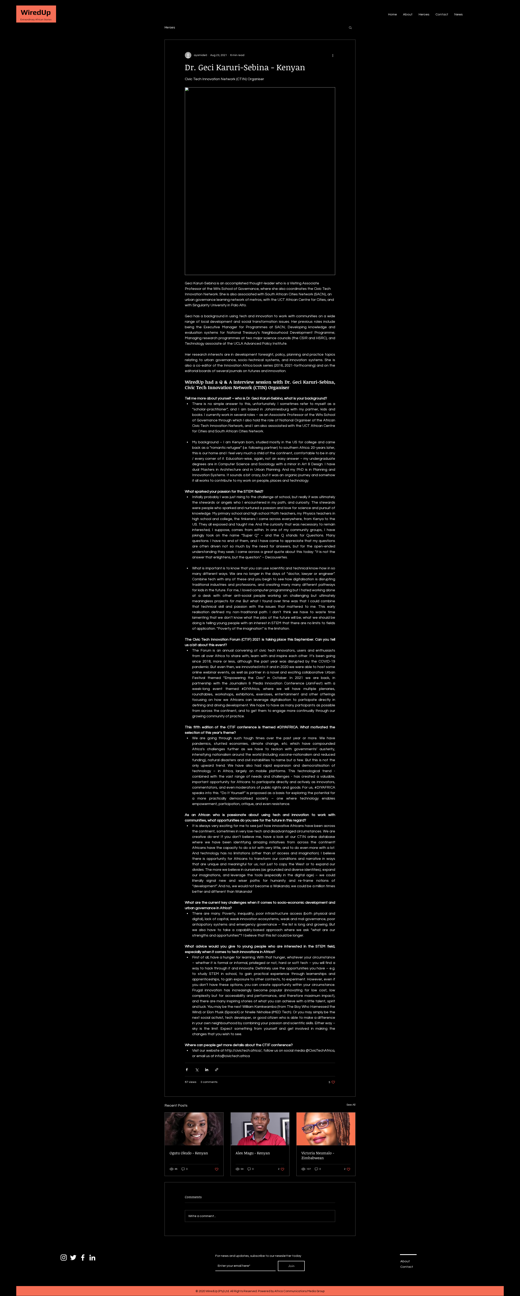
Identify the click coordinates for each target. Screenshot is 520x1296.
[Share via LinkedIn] (207, 1070)
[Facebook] (83, 1257)
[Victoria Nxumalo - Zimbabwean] (326, 1129)
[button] (350, 27)
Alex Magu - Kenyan (253, 1152)
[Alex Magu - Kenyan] (260, 1129)
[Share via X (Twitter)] (197, 1070)
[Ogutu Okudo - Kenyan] (194, 1129)
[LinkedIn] (92, 1257)
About (405, 1261)
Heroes (170, 27)
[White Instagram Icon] (64, 1257)
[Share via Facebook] (187, 1070)
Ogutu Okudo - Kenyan (189, 1152)
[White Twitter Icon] (73, 1257)
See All (351, 1104)
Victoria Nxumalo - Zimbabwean (317, 1155)
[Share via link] (217, 1070)
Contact (406, 1266)
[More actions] (332, 55)
